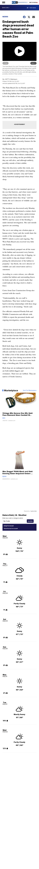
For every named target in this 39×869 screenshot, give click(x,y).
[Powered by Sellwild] (33, 511)
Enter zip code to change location (12, 518)
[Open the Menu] (3, 2)
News (5, 17)
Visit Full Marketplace (30, 390)
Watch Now (33, 2)
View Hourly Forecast (10, 528)
